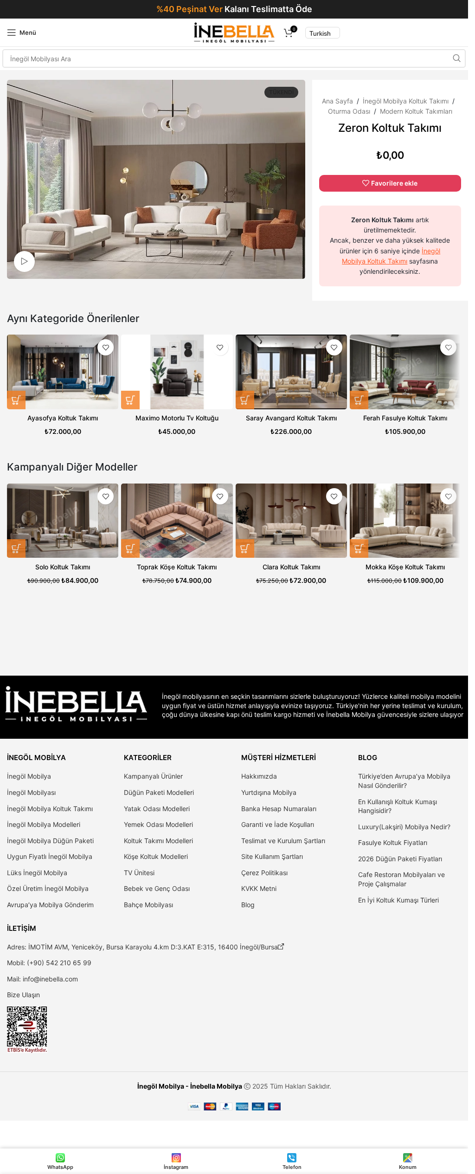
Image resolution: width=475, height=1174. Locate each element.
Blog (248, 905)
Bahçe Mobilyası (148, 905)
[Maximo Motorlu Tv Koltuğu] (176, 372)
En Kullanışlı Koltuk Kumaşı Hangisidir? (397, 806)
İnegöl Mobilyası (31, 792)
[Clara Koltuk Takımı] (291, 521)
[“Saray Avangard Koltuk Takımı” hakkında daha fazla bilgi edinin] (245, 400)
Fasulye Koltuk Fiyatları (392, 842)
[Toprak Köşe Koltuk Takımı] (176, 521)
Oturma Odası (349, 111)
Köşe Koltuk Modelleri (156, 856)
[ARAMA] (456, 58)
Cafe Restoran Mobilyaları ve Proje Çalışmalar (401, 879)
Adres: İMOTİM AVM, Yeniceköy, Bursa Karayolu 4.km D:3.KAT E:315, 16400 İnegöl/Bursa (145, 947)
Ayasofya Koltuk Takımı (62, 418)
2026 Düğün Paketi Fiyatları (400, 859)
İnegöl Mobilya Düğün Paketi (50, 841)
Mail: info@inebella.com (42, 979)
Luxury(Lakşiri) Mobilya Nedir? (404, 827)
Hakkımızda (259, 776)
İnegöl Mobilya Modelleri (43, 824)
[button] (130, 548)
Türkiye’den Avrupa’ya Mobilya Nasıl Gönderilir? (404, 780)
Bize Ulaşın (23, 995)
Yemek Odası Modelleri (158, 824)
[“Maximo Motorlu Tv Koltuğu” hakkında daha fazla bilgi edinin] (130, 400)
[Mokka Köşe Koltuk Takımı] (405, 521)
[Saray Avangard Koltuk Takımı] (291, 372)
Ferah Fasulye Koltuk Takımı (405, 418)
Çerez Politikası (264, 873)
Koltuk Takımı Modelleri (158, 841)
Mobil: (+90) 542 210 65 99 (49, 963)
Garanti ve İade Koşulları (277, 824)
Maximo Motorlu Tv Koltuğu (176, 418)
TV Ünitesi (139, 873)
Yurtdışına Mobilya (268, 792)
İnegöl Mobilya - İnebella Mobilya (189, 1086)
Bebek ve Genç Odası (157, 888)
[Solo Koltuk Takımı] (62, 521)
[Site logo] (234, 32)
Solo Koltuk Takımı (62, 567)
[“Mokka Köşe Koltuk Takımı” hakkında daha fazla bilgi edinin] (359, 548)
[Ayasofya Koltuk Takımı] (62, 372)
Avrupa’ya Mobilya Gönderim (50, 905)
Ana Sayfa (337, 101)
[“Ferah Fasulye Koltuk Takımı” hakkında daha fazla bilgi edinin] (359, 400)
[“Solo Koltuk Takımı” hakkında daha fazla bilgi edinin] (16, 548)
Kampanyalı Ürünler (153, 776)
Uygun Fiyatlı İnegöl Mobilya (49, 856)
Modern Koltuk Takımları (416, 111)
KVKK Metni (258, 888)
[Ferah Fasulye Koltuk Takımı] (405, 372)
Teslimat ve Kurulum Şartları (283, 841)
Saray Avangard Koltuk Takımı (291, 418)
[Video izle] (24, 261)
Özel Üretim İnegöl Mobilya (48, 888)
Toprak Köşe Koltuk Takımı (177, 567)
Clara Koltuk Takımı (291, 567)
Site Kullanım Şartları (272, 856)
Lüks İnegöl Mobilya (37, 873)
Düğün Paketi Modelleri (159, 792)
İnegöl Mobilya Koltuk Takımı (406, 101)
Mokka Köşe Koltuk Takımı (405, 567)
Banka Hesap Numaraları (278, 809)
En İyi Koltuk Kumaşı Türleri (398, 900)
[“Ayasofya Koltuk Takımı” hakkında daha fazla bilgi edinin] (16, 400)
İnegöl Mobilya (29, 776)
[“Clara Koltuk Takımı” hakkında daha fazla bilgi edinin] (245, 548)
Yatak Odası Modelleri (157, 809)
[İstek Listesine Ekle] (105, 347)
